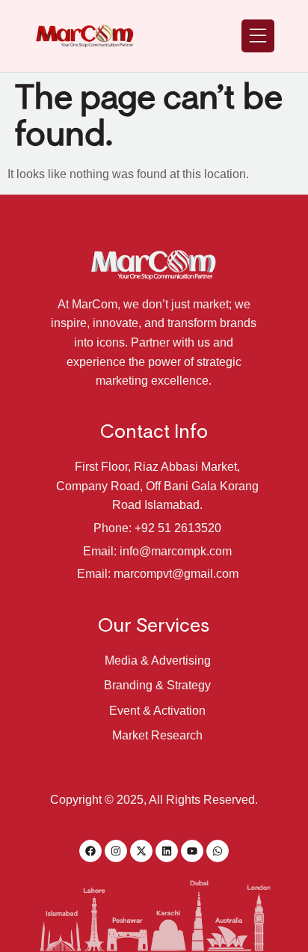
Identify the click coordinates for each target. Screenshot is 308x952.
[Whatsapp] (217, 851)
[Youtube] (192, 851)
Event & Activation (157, 710)
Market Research (157, 735)
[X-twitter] (141, 851)
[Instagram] (116, 851)
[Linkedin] (166, 851)
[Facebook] (90, 851)
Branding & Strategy (157, 685)
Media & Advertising (158, 660)
